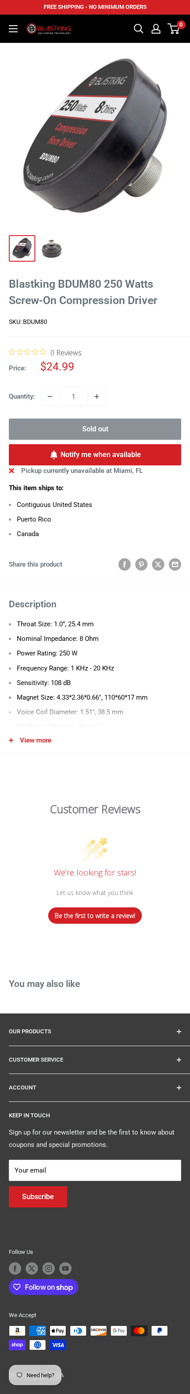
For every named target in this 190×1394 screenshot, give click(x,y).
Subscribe (38, 1196)
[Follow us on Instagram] (48, 1268)
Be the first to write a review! (95, 915)
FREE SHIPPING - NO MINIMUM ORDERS (95, 7)
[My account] (156, 29)
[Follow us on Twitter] (32, 1268)
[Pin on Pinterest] (141, 564)
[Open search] (139, 29)
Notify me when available (101, 454)
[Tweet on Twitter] (158, 564)
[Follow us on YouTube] (65, 1268)
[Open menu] (13, 28)
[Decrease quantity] (50, 396)
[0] (173, 28)
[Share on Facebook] (124, 564)
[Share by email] (175, 564)
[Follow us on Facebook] (15, 1268)
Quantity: (22, 396)
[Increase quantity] (96, 396)
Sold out (95, 429)
